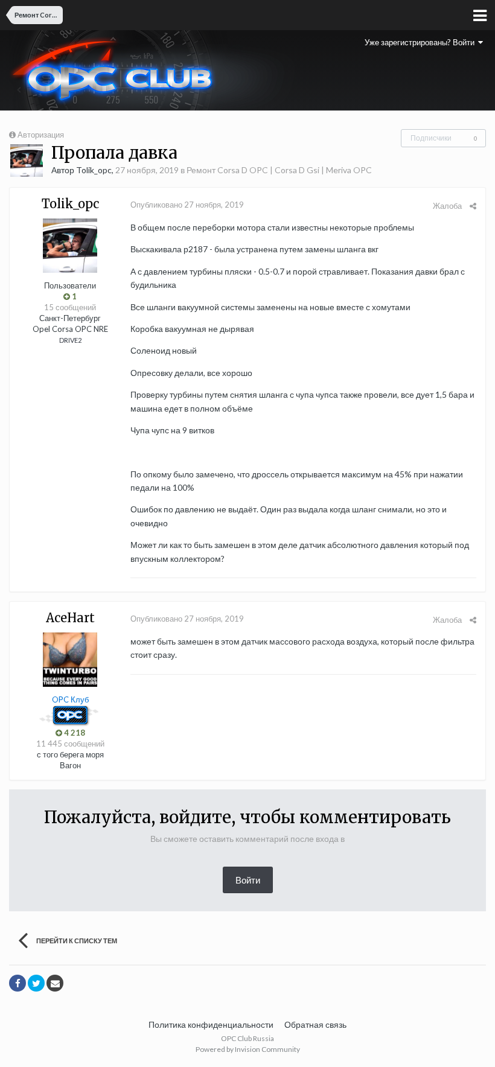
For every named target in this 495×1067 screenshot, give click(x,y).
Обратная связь (315, 1024)
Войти (247, 879)
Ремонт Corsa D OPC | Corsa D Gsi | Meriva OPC (279, 170)
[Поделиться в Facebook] (17, 983)
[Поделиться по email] (54, 983)
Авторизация (41, 134)
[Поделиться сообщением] (473, 206)
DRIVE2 (70, 340)
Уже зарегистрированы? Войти (421, 42)
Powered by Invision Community (248, 1049)
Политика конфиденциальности (210, 1024)
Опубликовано (187, 204)
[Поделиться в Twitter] (36, 983)
